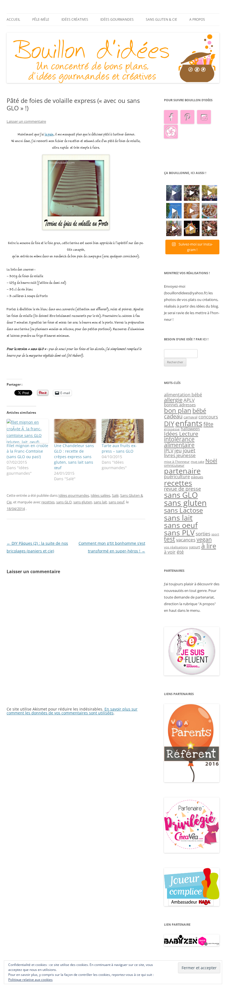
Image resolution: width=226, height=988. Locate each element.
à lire (208, 545)
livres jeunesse (180, 455)
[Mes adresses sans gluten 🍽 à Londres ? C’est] (174, 210)
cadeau (173, 416)
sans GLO (64, 502)
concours (208, 416)
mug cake (197, 462)
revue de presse (182, 488)
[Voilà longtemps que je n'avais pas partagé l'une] (191, 210)
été (180, 551)
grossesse (172, 429)
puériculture (177, 477)
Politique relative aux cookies (30, 979)
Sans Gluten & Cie (161, 19)
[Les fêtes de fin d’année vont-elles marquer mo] (209, 228)
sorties (203, 533)
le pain (49, 134)
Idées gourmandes (117, 19)
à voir (170, 552)
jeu (178, 450)
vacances (185, 539)
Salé (115, 495)
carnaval (190, 417)
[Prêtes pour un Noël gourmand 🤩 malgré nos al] (191, 193)
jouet (189, 450)
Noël (211, 460)
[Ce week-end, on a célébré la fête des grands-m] (209, 210)
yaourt (194, 546)
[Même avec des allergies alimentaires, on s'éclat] (174, 228)
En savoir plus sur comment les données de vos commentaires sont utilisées (72, 710)
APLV (189, 400)
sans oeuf (116, 502)
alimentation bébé (183, 395)
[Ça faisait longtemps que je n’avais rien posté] (174, 193)
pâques (197, 476)
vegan (204, 539)
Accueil (13, 19)
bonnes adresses (180, 404)
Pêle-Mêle (40, 19)
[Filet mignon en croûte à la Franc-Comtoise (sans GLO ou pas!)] (28, 431)
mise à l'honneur (177, 462)
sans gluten (82, 502)
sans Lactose (183, 510)
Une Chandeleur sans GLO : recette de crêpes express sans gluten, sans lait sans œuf (74, 456)
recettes (48, 502)
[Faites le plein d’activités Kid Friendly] (191, 780)
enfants (188, 423)
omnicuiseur (174, 465)
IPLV (168, 450)
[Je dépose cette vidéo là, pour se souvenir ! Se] (209, 193)
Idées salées (100, 495)
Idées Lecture (181, 433)
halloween (190, 428)
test (169, 539)
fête (208, 424)
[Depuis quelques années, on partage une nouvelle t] (191, 228)
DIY (169, 423)
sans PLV (179, 532)
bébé (199, 411)
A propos (197, 19)
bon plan (177, 410)
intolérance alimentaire (179, 442)
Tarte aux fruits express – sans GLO (119, 448)
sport (215, 534)
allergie (173, 400)
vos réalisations (176, 547)
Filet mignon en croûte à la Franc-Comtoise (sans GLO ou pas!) (27, 451)
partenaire (182, 471)
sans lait (100, 502)
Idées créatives (74, 19)
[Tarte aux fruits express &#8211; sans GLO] (123, 431)
